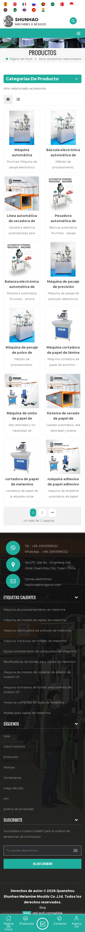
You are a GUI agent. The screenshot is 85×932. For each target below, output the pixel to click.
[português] (44, 4)
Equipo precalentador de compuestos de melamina (40, 651)
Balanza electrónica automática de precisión (22, 284)
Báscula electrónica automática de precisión (63, 153)
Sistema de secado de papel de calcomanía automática (63, 416)
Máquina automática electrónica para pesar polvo (22, 153)
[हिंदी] (44, 10)
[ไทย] (25, 10)
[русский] (34, 4)
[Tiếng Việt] (34, 10)
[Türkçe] (62, 4)
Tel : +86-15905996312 (41, 546)
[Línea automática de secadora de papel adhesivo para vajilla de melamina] (22, 193)
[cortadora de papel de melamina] (22, 457)
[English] (15, 4)
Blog (42, 907)
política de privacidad (19, 809)
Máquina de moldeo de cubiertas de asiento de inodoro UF (37, 674)
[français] (25, 4)
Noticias (9, 767)
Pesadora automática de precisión (63, 219)
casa (7, 736)
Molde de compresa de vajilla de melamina (34, 702)
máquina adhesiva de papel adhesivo (63, 481)
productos (11, 757)
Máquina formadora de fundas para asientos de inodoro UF (37, 690)
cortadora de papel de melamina (22, 481)
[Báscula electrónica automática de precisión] (63, 128)
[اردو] (15, 10)
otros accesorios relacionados (60, 59)
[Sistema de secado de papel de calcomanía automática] (63, 391)
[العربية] (53, 4)
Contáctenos (12, 778)
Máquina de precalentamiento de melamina (34, 609)
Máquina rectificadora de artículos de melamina (37, 630)
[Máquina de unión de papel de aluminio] (22, 391)
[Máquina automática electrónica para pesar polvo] (22, 128)
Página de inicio (21, 59)
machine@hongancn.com (43, 585)
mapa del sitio (13, 788)
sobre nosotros (14, 746)
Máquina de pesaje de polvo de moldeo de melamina (22, 350)
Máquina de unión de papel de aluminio (22, 416)
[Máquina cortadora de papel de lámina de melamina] (63, 325)
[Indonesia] (72, 4)
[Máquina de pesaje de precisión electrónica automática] (63, 259)
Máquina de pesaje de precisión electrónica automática (63, 284)
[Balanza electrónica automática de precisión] (22, 259)
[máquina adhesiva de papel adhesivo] (63, 457)
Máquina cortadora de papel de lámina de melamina (63, 350)
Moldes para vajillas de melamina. (27, 713)
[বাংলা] (6, 10)
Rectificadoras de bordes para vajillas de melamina (39, 661)
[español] (6, 4)
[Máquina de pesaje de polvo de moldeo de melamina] (22, 325)
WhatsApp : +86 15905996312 (46, 551)
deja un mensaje (42, 924)
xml (6, 798)
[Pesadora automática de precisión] (63, 193)
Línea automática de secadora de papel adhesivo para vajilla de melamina (22, 219)
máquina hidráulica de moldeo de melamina (35, 641)
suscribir (42, 863)
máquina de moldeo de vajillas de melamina (35, 620)
